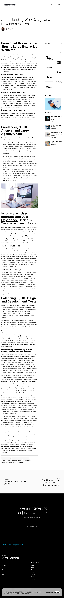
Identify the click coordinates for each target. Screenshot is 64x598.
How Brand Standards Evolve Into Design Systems (56, 118)
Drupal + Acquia (35, 569)
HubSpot (33, 567)
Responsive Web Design (17, 460)
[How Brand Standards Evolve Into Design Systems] (47, 118)
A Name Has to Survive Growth (56, 126)
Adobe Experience (35, 572)
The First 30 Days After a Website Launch (56, 142)
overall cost (11, 65)
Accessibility (4, 462)
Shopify (33, 574)
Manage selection (49, 592)
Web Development (19, 462)
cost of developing (31, 83)
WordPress (33, 565)
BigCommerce (34, 576)
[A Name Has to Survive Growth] (47, 127)
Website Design (27, 460)
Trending (4, 572)
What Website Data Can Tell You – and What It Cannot (57, 134)
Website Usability (25, 457)
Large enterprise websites (7, 95)
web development (26, 435)
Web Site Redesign (16, 457)
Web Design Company (6, 457)
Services (4, 565)
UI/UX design (11, 239)
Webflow (33, 579)
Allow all (57, 592)
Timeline (4, 569)
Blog (3, 574)
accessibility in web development (16, 354)
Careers (4, 567)
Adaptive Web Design (6, 460)
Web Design (11, 462)
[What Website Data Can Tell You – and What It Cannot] (47, 134)
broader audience (12, 377)
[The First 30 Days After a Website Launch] (47, 143)
